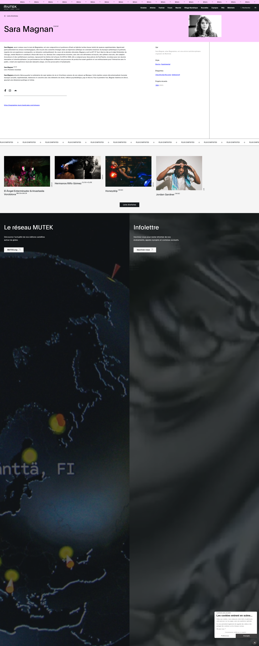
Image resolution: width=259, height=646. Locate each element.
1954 (157, 85)
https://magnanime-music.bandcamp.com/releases (22, 105)
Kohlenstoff (176, 75)
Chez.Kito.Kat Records (163, 75)
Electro (157, 64)
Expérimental (165, 64)
